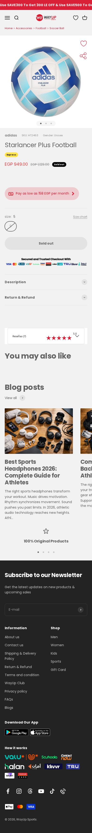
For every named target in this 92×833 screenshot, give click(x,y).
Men (54, 637)
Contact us (14, 645)
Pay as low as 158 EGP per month (42, 193)
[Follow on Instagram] (19, 791)
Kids (54, 653)
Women (57, 645)
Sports (56, 661)
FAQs (9, 699)
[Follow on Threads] (30, 791)
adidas (11, 135)
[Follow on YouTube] (41, 791)
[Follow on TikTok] (52, 791)
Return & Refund (18, 667)
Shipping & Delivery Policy (20, 656)
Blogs (9, 707)
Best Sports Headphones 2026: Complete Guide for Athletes (32, 472)
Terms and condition (22, 675)
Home (9, 28)
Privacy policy (16, 691)
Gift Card (58, 669)
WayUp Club (15, 683)
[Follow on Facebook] (8, 791)
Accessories (24, 28)
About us (12, 637)
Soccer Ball (57, 28)
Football (41, 28)
